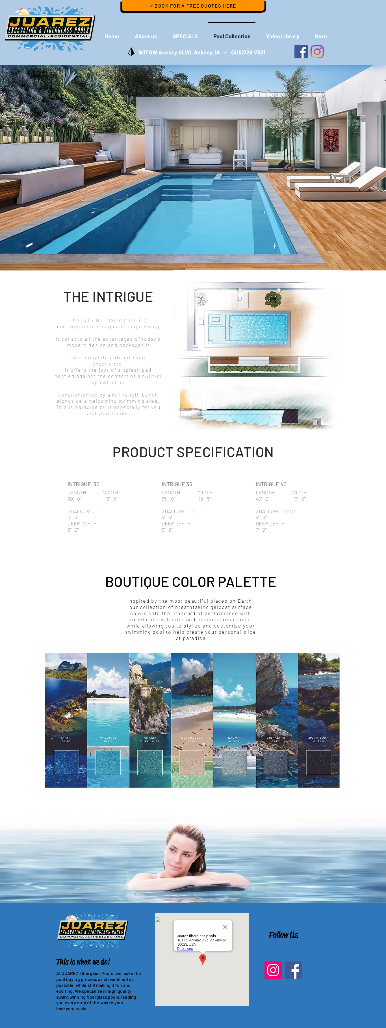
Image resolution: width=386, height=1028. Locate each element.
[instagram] (317, 51)
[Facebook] (293, 970)
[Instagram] (273, 970)
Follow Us (283, 934)
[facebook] (301, 51)
